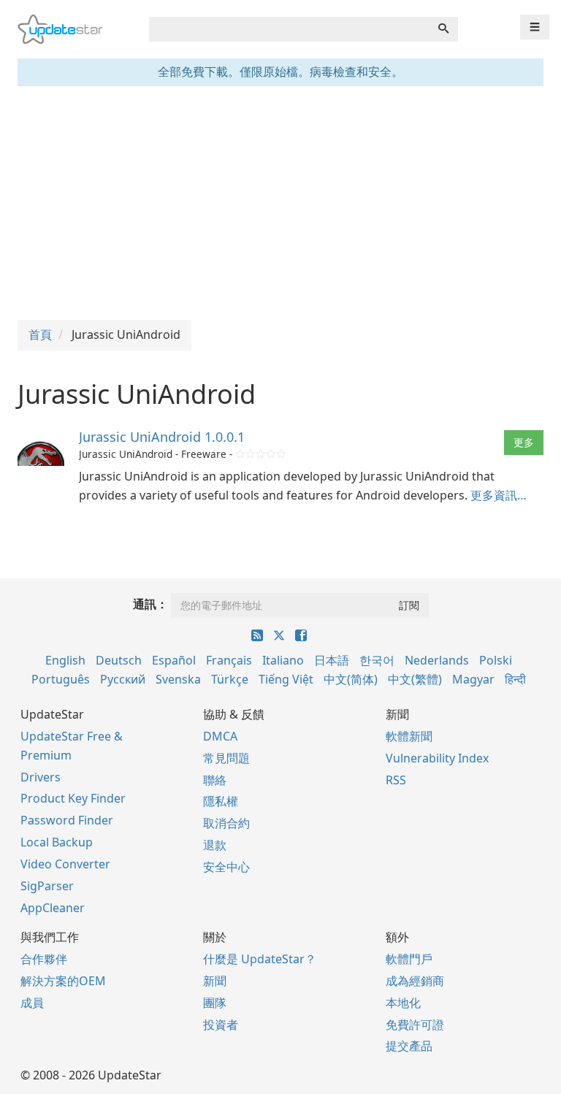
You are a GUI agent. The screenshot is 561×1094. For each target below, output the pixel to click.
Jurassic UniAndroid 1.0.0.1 (162, 436)
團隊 (214, 1003)
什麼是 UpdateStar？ (259, 959)
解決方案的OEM (63, 981)
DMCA (220, 736)
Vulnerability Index (437, 758)
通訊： (150, 604)
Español (174, 660)
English (65, 660)
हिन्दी (515, 679)
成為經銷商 (415, 981)
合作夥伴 (43, 959)
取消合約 (226, 823)
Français (229, 660)
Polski (495, 660)
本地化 (403, 1003)
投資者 (220, 1025)
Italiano (283, 660)
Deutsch (119, 660)
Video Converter (65, 864)
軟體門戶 (409, 959)
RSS (396, 780)
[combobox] (289, 29)
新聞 (214, 981)
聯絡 (214, 780)
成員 (32, 1003)
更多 (524, 442)
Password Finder (66, 820)
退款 (214, 845)
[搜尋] (443, 29)
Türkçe (229, 679)
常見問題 (226, 758)
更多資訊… (498, 495)
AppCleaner (52, 908)
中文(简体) (351, 679)
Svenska (178, 679)
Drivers (40, 777)
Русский (122, 679)
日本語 (331, 660)
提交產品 (409, 1046)
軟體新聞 (409, 736)
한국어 (376, 660)
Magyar (473, 679)
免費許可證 (415, 1025)
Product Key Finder (73, 798)
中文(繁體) (415, 679)
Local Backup (56, 842)
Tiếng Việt (286, 679)
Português (60, 679)
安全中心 (226, 867)
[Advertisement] (280, 203)
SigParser (47, 886)
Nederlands (437, 660)
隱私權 (220, 801)
